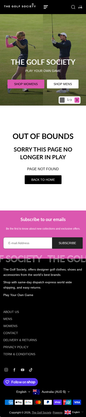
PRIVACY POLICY (15, 347)
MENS (7, 319)
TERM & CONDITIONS (19, 354)
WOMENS (10, 326)
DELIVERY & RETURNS (20, 340)
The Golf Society (41, 412)
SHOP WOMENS (26, 84)
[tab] (70, 100)
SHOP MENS (63, 84)
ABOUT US (11, 312)
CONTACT (10, 333)
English (21, 391)
